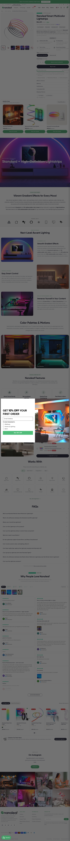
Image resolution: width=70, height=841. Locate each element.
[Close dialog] (68, 400)
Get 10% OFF (18, 433)
